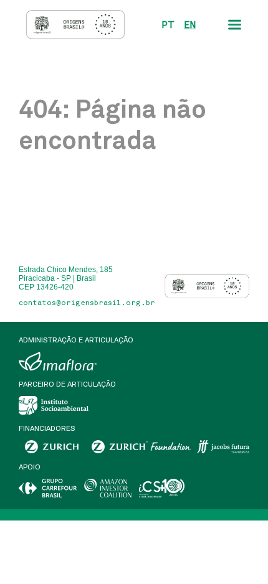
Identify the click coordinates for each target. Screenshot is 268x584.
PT (168, 25)
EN (190, 25)
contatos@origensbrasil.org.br (87, 302)
